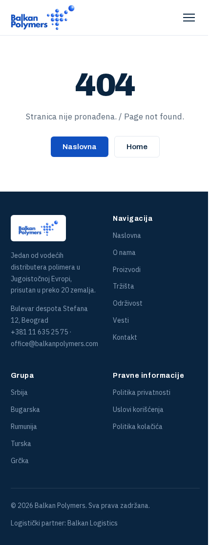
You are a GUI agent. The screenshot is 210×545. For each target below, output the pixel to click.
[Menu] (189, 17)
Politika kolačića (138, 426)
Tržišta (123, 286)
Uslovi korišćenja (138, 409)
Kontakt (125, 337)
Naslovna (80, 147)
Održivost (128, 303)
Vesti (121, 320)
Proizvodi (127, 269)
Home (136, 147)
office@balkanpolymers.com (54, 343)
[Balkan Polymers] (43, 17)
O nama (124, 252)
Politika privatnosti (141, 392)
